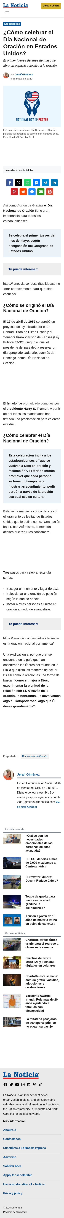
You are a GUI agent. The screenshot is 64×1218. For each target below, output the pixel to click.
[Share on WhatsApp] (27, 182)
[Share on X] (18, 182)
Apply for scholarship (17, 1175)
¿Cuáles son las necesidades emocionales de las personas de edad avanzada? (38, 843)
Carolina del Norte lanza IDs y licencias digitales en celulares (40, 961)
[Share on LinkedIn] (54, 182)
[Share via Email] (40, 191)
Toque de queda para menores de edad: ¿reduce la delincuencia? (40, 902)
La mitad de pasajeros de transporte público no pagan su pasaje (41, 1022)
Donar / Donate (51, 5)
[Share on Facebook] (9, 182)
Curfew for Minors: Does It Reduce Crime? (41, 879)
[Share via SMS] (32, 191)
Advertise (9, 1157)
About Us (9, 1129)
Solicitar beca (12, 1166)
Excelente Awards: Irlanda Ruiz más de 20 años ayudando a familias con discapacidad (41, 1003)
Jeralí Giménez (24, 74)
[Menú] (8, 12)
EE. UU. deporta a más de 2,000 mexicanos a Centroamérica (41, 862)
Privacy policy (12, 1193)
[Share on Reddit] (23, 191)
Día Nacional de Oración (34, 756)
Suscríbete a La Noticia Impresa (24, 1147)
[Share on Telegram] (45, 182)
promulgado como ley (38, 403)
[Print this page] (49, 191)
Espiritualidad (12, 24)
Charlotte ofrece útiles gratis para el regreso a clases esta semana (41, 943)
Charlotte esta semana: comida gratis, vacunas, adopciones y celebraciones (42, 981)
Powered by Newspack (15, 1212)
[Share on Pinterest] (14, 191)
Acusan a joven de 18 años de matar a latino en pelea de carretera (41, 919)
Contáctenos (12, 1138)
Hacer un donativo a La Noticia (24, 1184)
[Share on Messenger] (36, 182)
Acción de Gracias (30, 205)
